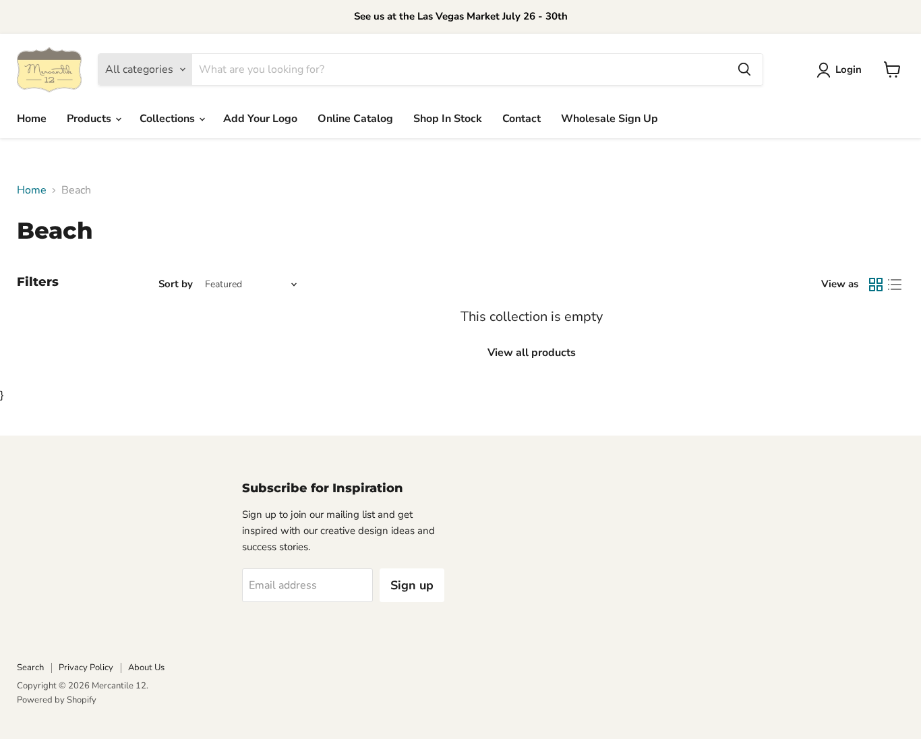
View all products (531, 352)
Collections (169, 118)
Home (32, 118)
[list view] (894, 284)
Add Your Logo (260, 118)
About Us (146, 667)
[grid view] (875, 284)
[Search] (744, 69)
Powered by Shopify (56, 700)
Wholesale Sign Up (609, 118)
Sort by (175, 284)
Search (30, 667)
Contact (521, 118)
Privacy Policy (86, 667)
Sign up (412, 585)
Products (90, 118)
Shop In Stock (447, 118)
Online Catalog (355, 118)
